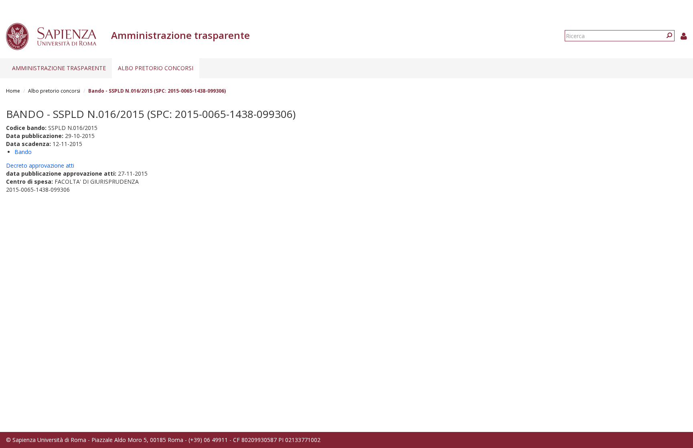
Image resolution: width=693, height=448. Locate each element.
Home (13, 90)
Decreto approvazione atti (40, 165)
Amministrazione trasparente (59, 68)
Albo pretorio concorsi (155, 68)
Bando (23, 152)
